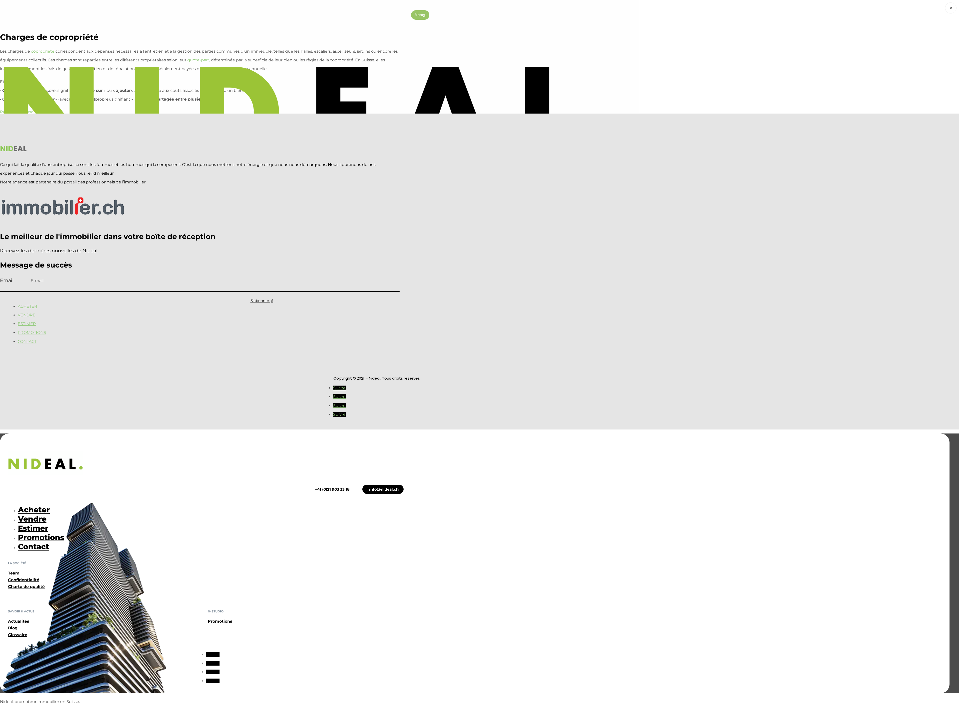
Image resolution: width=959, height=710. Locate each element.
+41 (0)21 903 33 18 (332, 489)
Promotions (32, 332)
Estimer (27, 323)
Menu (419, 15)
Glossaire (17, 634)
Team (13, 573)
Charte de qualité (26, 586)
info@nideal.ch (384, 489)
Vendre (26, 315)
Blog (12, 628)
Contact (27, 341)
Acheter (27, 306)
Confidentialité (23, 579)
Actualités (18, 621)
